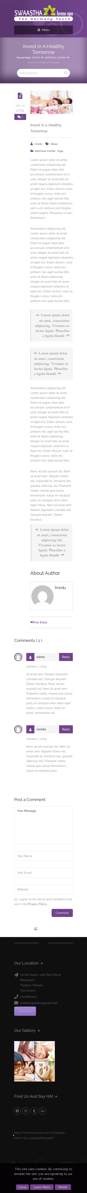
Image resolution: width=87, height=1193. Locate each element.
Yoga (60, 150)
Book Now (25, 1011)
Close (22, 1187)
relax (54, 143)
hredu (38, 143)
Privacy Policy (37, 904)
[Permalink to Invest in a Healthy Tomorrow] (51, 102)
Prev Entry (40, 622)
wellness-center (55, 57)
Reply (66, 657)
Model (63, 1187)
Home (36, 57)
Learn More (42, 1187)
